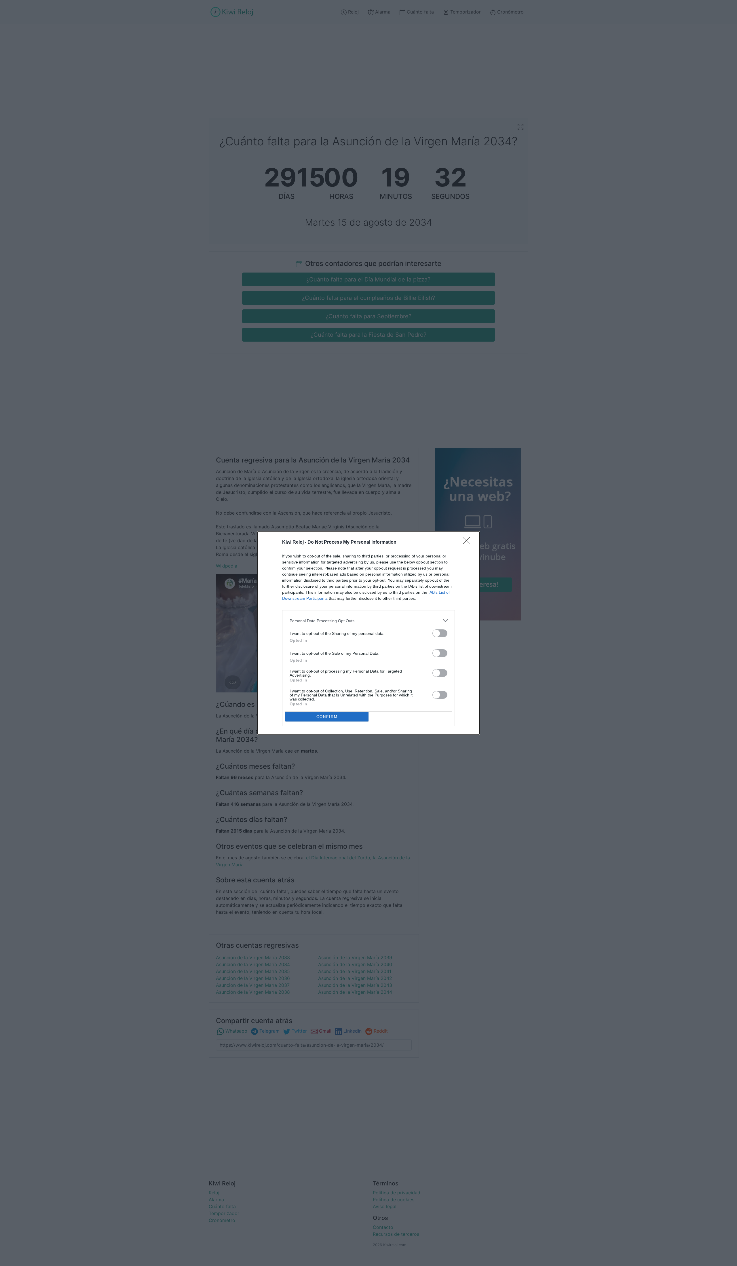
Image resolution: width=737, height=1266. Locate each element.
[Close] (468, 542)
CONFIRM (327, 717)
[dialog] (368, 633)
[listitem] (368, 621)
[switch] (439, 633)
